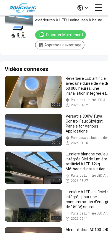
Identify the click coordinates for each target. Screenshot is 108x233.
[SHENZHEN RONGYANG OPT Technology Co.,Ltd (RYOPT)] (22, 8)
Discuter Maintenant (64, 35)
